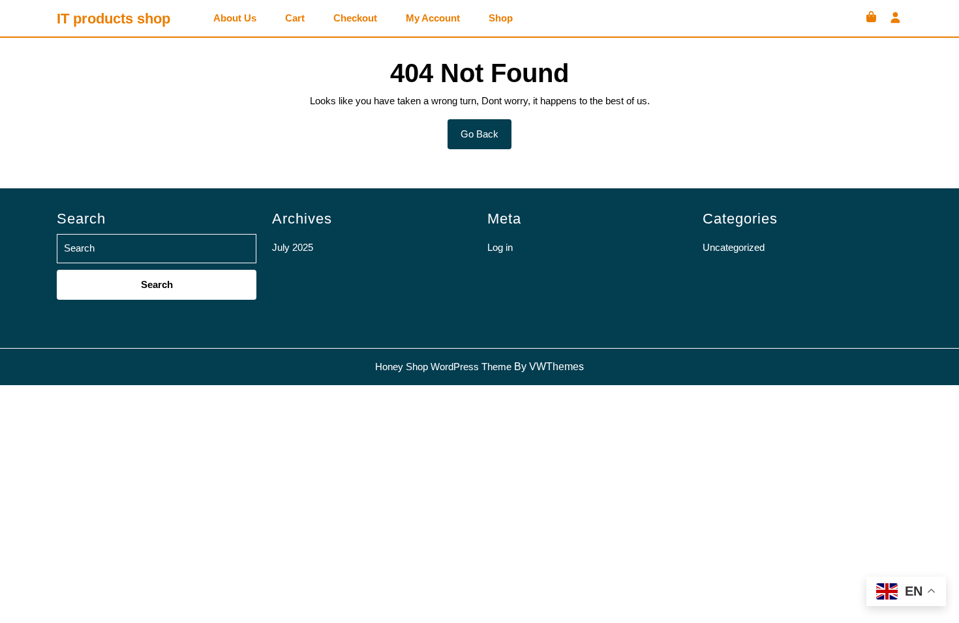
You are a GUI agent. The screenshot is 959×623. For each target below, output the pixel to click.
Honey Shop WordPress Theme (443, 366)
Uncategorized (734, 247)
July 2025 (292, 247)
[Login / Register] (895, 18)
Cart (295, 18)
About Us (234, 18)
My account (433, 18)
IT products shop (113, 18)
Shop (501, 18)
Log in (500, 247)
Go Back (486, 139)
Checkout (355, 18)
